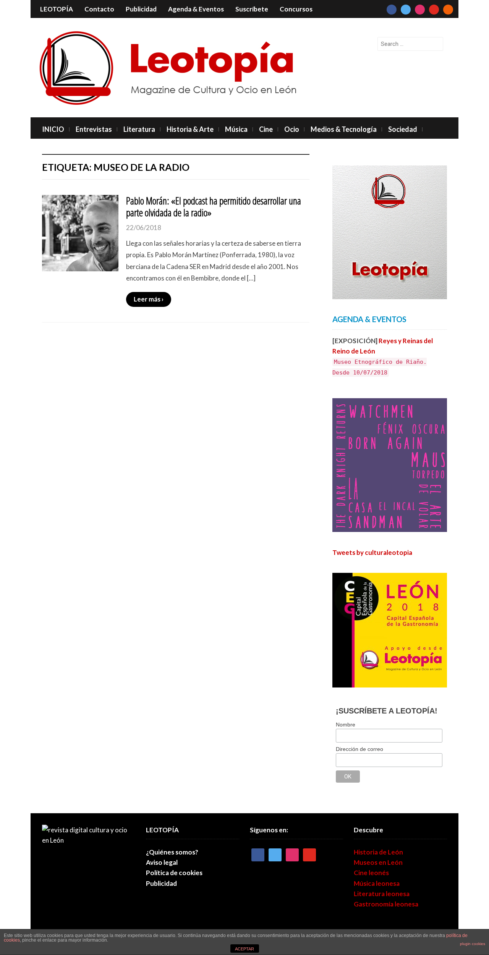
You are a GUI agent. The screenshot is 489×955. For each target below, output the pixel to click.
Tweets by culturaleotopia (372, 552)
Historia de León (378, 852)
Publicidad (141, 9)
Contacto (99, 9)
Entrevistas (94, 129)
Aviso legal (162, 862)
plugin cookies (472, 944)
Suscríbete (251, 9)
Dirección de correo (359, 749)
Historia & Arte (190, 129)
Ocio (291, 129)
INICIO (53, 129)
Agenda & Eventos (196, 9)
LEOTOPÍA (56, 9)
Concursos (296, 9)
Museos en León (378, 862)
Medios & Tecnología (344, 129)
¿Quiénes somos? (172, 852)
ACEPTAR (244, 949)
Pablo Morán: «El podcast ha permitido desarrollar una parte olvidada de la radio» (213, 206)
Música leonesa (377, 883)
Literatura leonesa (382, 894)
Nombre (345, 725)
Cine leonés (371, 873)
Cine (266, 129)
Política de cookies (174, 873)
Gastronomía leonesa (386, 904)
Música (236, 129)
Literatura (139, 129)
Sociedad (402, 129)
